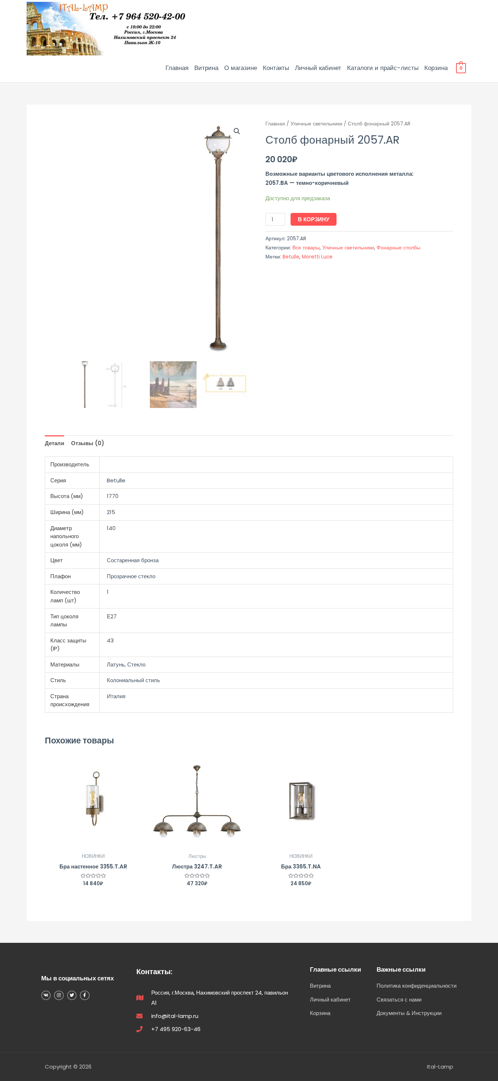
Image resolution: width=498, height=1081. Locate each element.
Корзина (436, 67)
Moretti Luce (317, 256)
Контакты (276, 67)
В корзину (313, 219)
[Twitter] (72, 995)
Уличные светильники (316, 123)
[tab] (54, 443)
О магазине (240, 67)
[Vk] (46, 995)
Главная (177, 67)
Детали (54, 443)
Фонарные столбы (398, 247)
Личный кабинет (318, 67)
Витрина (206, 67)
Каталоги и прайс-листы (383, 67)
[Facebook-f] (84, 995)
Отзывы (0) (87, 443)
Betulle (291, 256)
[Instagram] (58, 995)
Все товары (306, 247)
